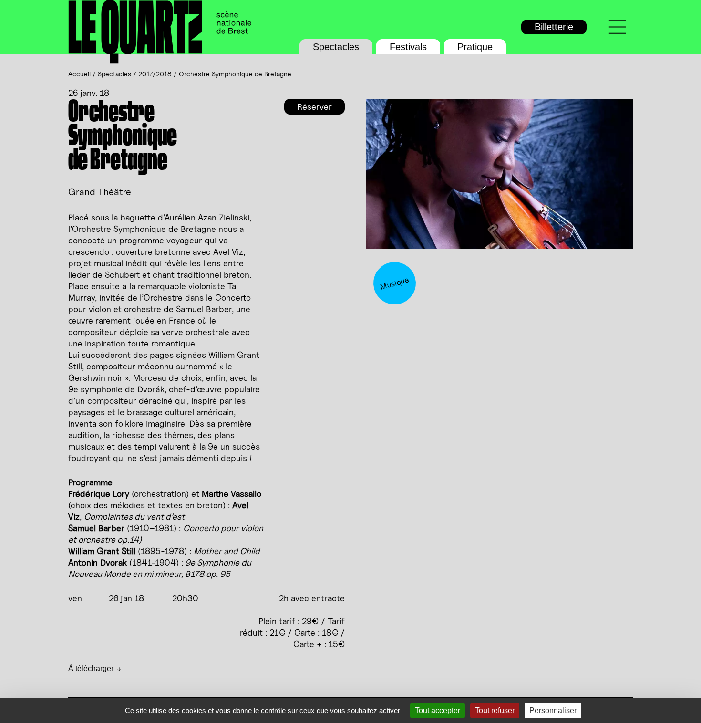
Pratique (475, 47)
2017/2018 (155, 74)
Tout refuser (495, 710)
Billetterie (554, 26)
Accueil (79, 74)
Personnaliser (553, 710)
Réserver (314, 107)
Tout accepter (437, 710)
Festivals (408, 47)
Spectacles (336, 47)
